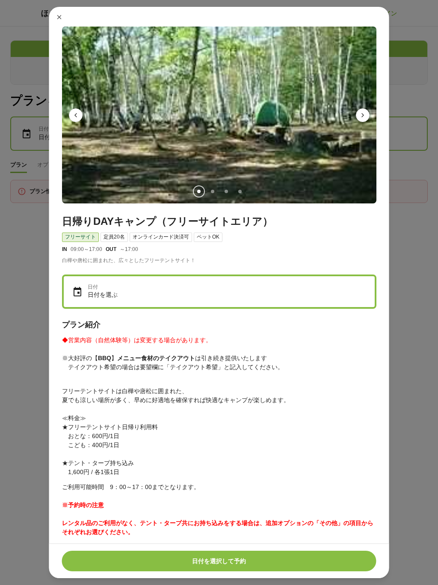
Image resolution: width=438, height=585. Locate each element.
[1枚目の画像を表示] (198, 191)
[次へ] (363, 115)
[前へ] (76, 115)
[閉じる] (59, 17)
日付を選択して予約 (219, 561)
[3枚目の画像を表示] (226, 191)
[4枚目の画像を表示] (239, 191)
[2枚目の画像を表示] (212, 191)
